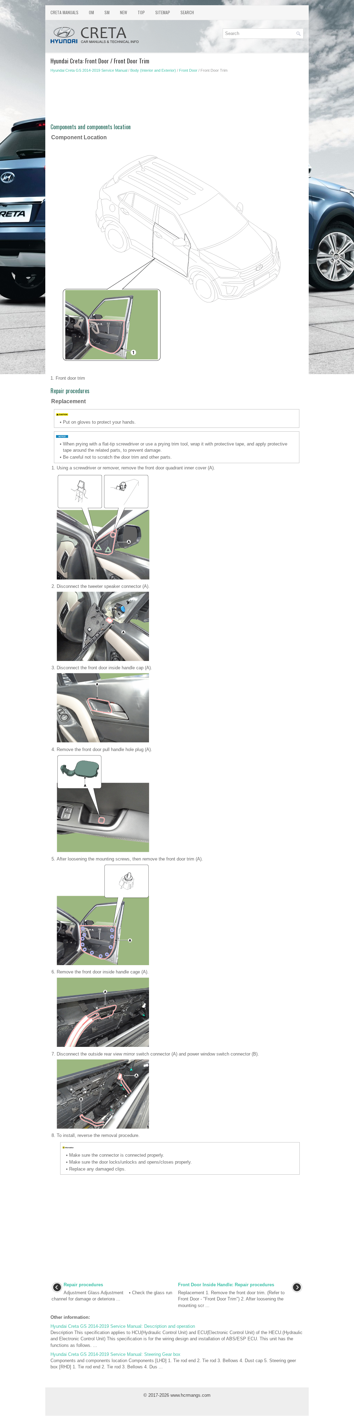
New (123, 12)
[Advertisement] (177, 100)
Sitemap (162, 12)
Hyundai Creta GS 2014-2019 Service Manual (88, 70)
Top (141, 12)
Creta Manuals (64, 12)
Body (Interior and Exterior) (153, 70)
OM (91, 12)
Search (187, 12)
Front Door (188, 70)
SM (107, 12)
